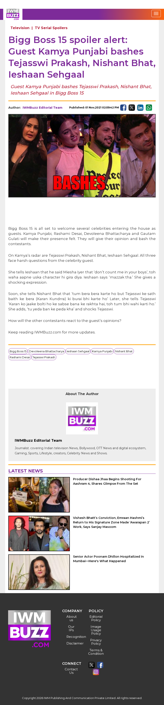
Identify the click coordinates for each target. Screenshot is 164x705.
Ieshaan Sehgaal (78, 351)
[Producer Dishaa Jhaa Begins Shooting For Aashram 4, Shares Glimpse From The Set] (39, 494)
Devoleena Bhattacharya (46, 351)
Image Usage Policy (96, 630)
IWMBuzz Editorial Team (42, 108)
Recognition (71, 637)
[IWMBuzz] (12, 14)
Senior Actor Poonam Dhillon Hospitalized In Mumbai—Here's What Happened (108, 559)
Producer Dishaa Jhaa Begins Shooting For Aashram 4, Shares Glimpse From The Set (107, 481)
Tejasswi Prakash (43, 357)
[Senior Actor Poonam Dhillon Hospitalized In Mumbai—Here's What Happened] (39, 572)
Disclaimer (71, 643)
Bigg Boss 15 (18, 351)
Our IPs (71, 628)
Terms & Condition (96, 652)
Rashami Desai (20, 357)
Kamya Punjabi (102, 351)
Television (19, 28)
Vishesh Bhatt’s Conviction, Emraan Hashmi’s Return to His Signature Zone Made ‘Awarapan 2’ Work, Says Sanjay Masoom (111, 522)
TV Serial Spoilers (51, 28)
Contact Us (71, 671)
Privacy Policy (96, 642)
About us (71, 618)
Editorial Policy (95, 618)
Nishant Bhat (124, 351)
